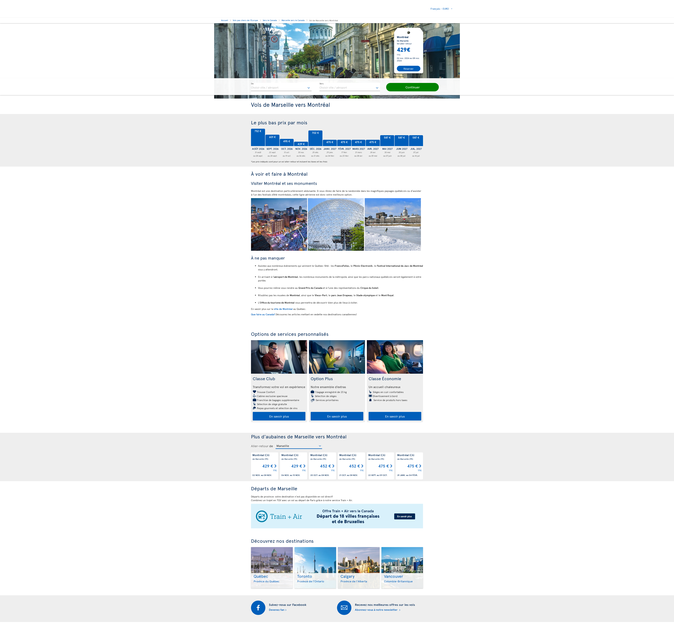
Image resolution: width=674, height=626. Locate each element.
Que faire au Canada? (263, 314)
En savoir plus (279, 416)
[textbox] (281, 87)
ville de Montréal (283, 309)
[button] (412, 87)
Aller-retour (259, 446)
